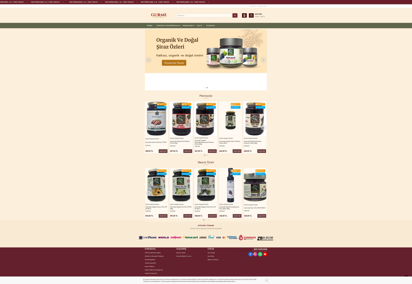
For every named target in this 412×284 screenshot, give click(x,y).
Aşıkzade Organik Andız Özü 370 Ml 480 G (180, 208)
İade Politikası (149, 266)
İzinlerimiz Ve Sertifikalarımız (168, 25)
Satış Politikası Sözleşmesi (154, 270)
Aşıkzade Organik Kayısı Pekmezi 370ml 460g (255, 142)
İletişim (149, 25)
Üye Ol (199, 25)
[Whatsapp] (260, 254)
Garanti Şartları (150, 260)
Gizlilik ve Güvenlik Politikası (154, 256)
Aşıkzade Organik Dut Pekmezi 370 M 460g (155, 142)
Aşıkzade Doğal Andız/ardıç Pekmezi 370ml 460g (228, 142)
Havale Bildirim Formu (183, 256)
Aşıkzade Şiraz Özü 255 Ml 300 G (230, 208)
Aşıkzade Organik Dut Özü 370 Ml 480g (156, 208)
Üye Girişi (211, 256)
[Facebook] (250, 254)
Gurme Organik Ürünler (152, 138)
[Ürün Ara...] (235, 15)
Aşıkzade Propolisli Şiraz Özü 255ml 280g (253, 208)
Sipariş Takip (262, 6)
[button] (205, 88)
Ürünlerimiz (210, 25)
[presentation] (148, 60)
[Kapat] (266, 280)
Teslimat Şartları (150, 263)
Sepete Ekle (163, 151)
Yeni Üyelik (211, 253)
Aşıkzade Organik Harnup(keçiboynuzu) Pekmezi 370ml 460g (179, 142)
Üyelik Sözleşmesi (151, 273)
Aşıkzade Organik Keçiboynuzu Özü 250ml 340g (204, 208)
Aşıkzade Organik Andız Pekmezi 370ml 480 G (205, 142)
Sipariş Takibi (180, 253)
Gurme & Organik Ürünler (251, 138)
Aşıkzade (148, 146)
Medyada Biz (188, 25)
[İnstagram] (255, 254)
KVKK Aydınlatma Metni (153, 253)
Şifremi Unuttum (213, 260)
